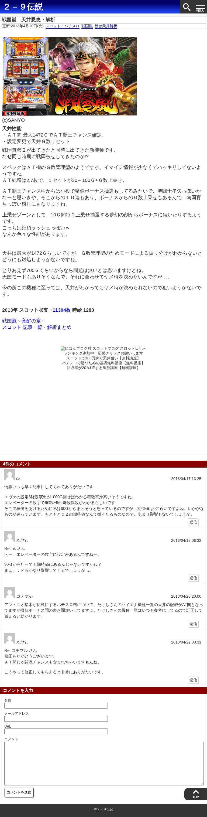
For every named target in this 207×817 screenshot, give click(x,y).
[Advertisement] (103, 411)
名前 (7, 700)
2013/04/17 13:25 (186, 479)
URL (7, 726)
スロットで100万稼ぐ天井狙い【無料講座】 (103, 358)
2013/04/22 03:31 (186, 642)
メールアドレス (16, 714)
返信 (193, 522)
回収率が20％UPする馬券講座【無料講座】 (103, 368)
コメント (11, 739)
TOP (195, 797)
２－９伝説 (23, 6)
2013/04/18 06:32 (186, 541)
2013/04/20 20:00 (186, 596)
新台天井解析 (106, 26)
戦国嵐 (87, 26)
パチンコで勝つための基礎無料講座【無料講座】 (103, 363)
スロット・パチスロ (63, 26)
